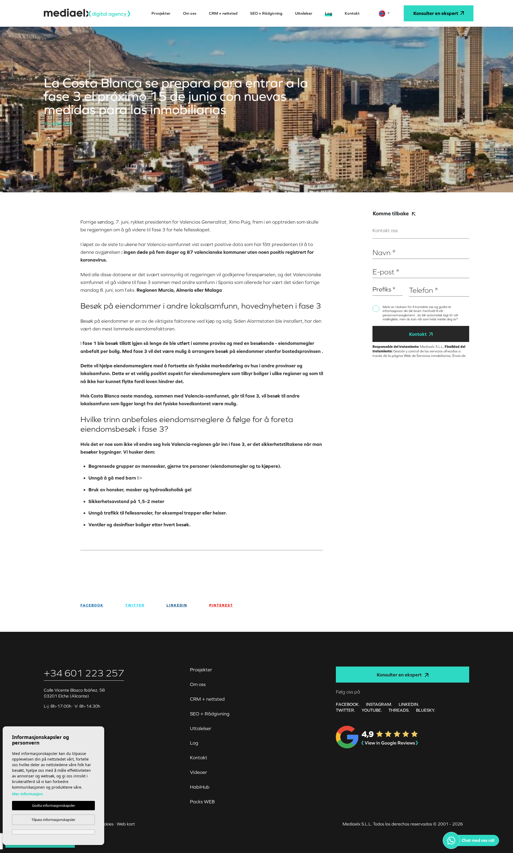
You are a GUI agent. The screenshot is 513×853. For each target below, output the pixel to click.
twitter (135, 605)
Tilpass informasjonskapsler (53, 819)
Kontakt (418, 334)
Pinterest (221, 605)
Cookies (106, 823)
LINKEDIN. (409, 704)
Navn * (378, 244)
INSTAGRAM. (379, 704)
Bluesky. (425, 710)
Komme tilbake (391, 213)
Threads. (399, 710)
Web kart (126, 823)
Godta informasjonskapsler (53, 805)
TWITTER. (345, 710)
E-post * (379, 263)
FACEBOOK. (348, 704)
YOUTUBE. (372, 710)
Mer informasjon (27, 793)
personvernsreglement (399, 315)
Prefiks (378, 281)
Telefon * (417, 281)
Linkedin (176, 605)
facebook (91, 605)
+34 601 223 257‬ (84, 673)
